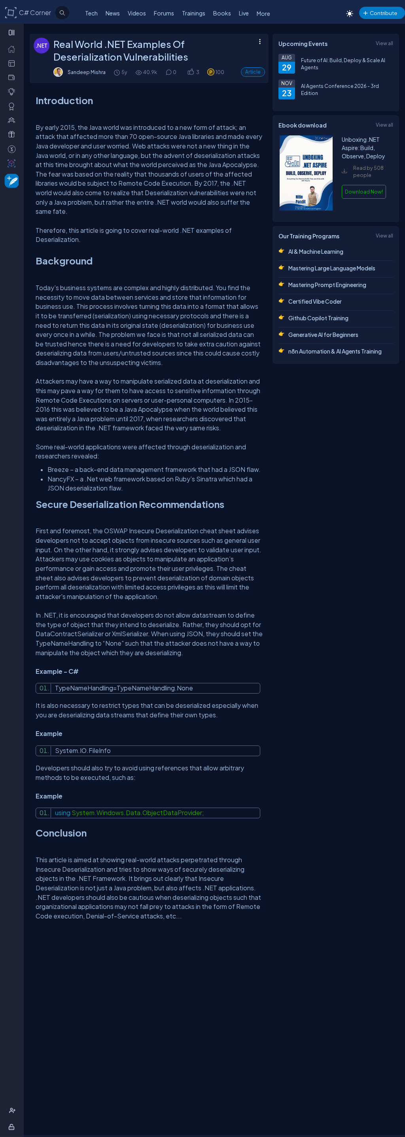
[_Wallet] (13, 77)
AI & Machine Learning (315, 251)
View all (384, 43)
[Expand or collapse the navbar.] (12, 32)
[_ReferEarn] (13, 134)
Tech (91, 13)
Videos (137, 13)
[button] (190, 72)
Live (244, 13)
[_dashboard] (13, 63)
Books (222, 13)
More (263, 13)
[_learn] (13, 91)
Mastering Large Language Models (331, 268)
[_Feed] (13, 48)
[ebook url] (306, 208)
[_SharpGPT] (13, 163)
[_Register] (13, 1110)
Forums (164, 13)
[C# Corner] (11, 12)
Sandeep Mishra (87, 72)
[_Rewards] (13, 149)
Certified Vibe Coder (315, 301)
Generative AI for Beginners (323, 334)
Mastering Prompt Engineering (327, 284)
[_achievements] (13, 106)
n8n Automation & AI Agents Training (335, 351)
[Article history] (117, 72)
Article (253, 72)
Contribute (383, 13)
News (113, 13)
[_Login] (13, 1127)
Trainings (193, 13)
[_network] (13, 120)
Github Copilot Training (318, 317)
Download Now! (364, 191)
